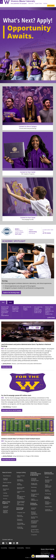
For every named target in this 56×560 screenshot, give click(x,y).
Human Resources (47, 490)
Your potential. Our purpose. (19, 3)
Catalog (5, 493)
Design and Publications (34, 484)
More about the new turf (8, 459)
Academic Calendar (5, 479)
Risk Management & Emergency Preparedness (21, 497)
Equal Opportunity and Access (48, 486)
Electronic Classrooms (20, 516)
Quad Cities (38, 3)
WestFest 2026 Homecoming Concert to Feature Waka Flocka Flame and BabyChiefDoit (5, 311)
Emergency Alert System (20, 480)
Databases (6, 496)
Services (5, 498)
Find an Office (48, 506)
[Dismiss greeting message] (49, 555)
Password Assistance (19, 520)
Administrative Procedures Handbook (34, 522)
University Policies (33, 508)
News (3, 302)
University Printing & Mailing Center (35, 479)
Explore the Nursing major (11, 292)
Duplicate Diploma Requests (5, 511)
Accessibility (4, 548)
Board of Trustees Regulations (34, 513)
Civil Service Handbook (34, 526)
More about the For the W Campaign (11, 410)
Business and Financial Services (48, 481)
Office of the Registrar (6, 502)
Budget (47, 477)
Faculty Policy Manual (34, 517)
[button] (52, 556)
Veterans (28, 548)
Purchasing (48, 494)
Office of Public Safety (21, 476)
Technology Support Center (21, 523)
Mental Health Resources (20, 488)
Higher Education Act (34, 499)
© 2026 (26, 557)
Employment (12, 548)
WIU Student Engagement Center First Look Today (15, 309)
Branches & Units (6, 489)
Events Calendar (7, 482)
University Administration (49, 510)
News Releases (7, 476)
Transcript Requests (5, 507)
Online (45, 3)
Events (10, 302)
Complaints (34, 534)
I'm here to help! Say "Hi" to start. (42, 556)
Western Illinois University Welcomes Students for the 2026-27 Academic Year (49, 310)
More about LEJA (6, 367)
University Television (33, 490)
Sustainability (20, 548)
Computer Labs (21, 512)
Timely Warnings (19, 484)
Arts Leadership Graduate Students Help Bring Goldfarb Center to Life (38, 309)
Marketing (33, 487)
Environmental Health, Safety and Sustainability (21, 503)
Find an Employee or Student (48, 503)
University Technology (20, 527)
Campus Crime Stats (21, 492)
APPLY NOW (51, 5)
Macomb (31, 3)
